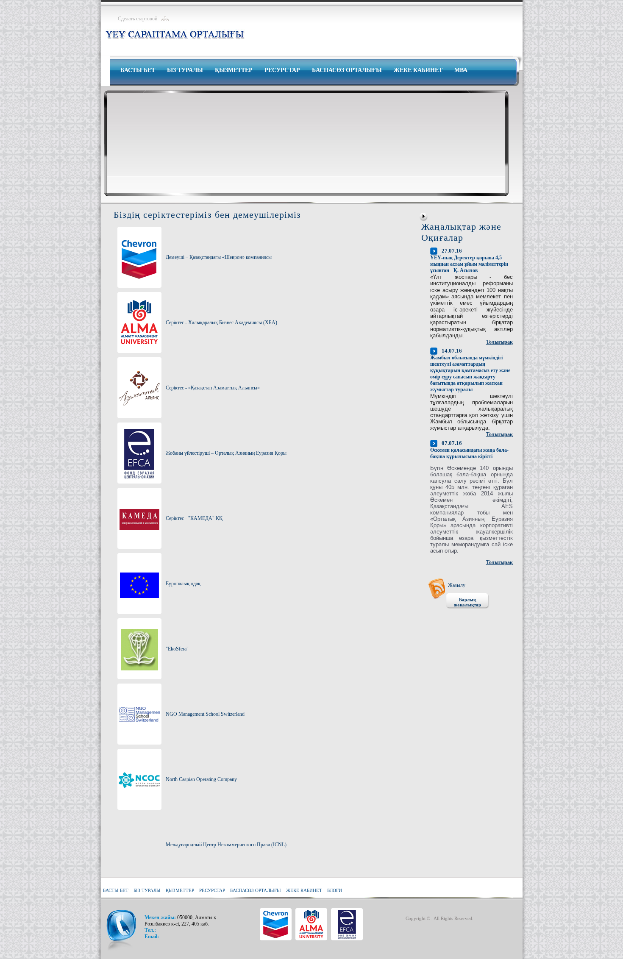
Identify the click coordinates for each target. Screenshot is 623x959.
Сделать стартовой (137, 19)
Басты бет (137, 70)
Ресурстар (282, 70)
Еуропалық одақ (183, 584)
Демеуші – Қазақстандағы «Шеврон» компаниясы (219, 257)
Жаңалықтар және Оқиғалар (461, 232)
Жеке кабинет (418, 70)
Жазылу (456, 585)
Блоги (334, 890)
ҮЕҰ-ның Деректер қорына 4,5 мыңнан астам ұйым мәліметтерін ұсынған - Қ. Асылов (469, 264)
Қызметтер (234, 70)
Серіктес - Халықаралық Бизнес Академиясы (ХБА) (221, 322)
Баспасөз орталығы (347, 70)
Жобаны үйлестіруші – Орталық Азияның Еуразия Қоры (226, 453)
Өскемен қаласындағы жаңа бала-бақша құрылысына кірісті (469, 453)
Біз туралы (185, 70)
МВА (460, 70)
